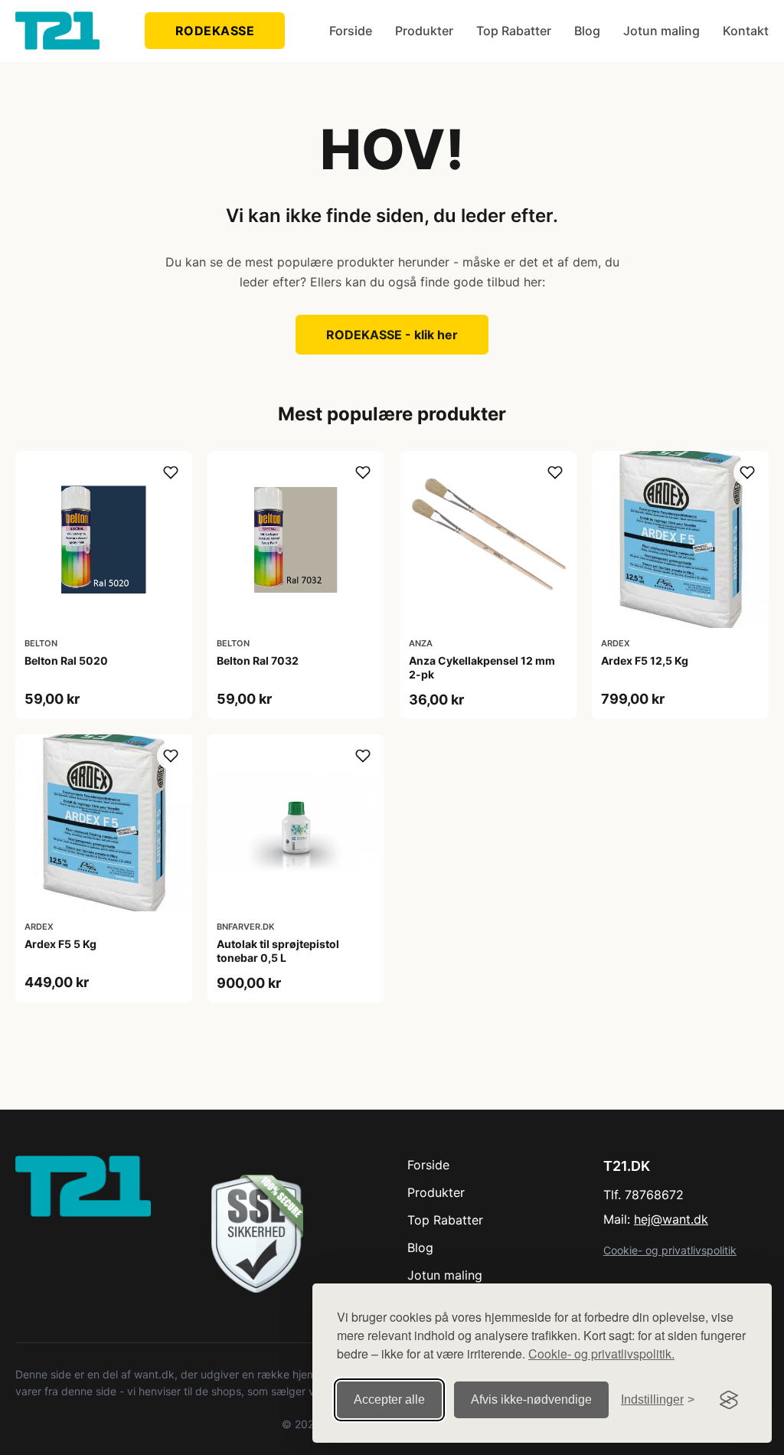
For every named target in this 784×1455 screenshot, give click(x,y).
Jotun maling (661, 30)
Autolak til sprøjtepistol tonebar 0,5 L (278, 950)
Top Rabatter (513, 30)
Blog (587, 30)
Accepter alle (389, 1399)
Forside (350, 30)
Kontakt (746, 30)
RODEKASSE (215, 30)
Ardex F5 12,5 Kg (644, 660)
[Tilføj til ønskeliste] (171, 472)
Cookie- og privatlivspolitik (670, 1250)
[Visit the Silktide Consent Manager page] (728, 1399)
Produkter (424, 30)
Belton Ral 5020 (66, 660)
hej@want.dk (671, 1219)
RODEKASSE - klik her (392, 334)
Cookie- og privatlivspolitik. (601, 1353)
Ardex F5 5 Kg (60, 943)
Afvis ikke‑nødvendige (531, 1399)
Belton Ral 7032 (258, 660)
